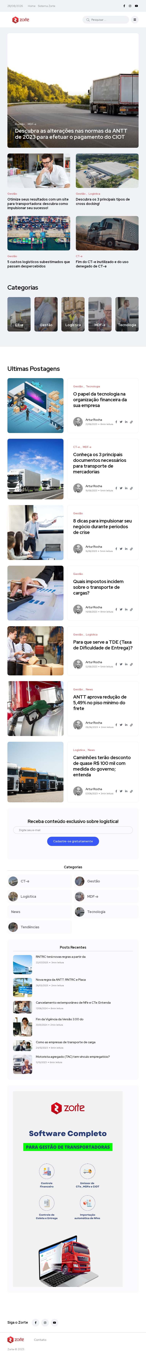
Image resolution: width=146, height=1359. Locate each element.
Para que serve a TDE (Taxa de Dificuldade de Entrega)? (103, 645)
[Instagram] (45, 1323)
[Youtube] (54, 1323)
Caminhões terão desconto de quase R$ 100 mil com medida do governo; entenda (102, 766)
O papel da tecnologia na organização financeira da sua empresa (100, 399)
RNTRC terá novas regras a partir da (61, 957)
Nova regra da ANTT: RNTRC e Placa (61, 980)
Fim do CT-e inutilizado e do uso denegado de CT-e (102, 264)
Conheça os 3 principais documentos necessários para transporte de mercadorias (99, 463)
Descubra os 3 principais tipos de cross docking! (103, 201)
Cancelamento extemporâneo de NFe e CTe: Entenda (73, 1003)
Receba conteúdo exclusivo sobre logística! (73, 821)
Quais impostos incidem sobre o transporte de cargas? (98, 587)
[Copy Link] (131, 422)
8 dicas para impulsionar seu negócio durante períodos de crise (102, 526)
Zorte (10, 1349)
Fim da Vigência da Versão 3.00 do (59, 1019)
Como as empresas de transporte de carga (65, 1042)
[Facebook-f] (35, 1323)
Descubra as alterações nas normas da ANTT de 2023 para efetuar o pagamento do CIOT (71, 134)
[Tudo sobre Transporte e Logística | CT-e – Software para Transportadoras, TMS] (20, 19)
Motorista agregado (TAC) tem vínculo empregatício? (73, 1057)
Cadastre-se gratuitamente (73, 841)
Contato (40, 1340)
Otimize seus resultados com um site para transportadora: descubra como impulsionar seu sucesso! (38, 203)
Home (32, 6)
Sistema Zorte (46, 6)
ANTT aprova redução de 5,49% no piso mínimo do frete (100, 702)
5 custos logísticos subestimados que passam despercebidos (38, 264)
